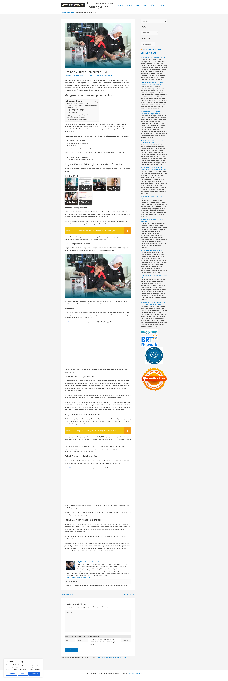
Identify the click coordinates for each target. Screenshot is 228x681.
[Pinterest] (71, 582)
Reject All (23, 673)
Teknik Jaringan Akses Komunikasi (78, 119)
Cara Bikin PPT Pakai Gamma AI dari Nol (153, 58)
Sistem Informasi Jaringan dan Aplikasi (81, 114)
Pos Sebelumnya (67, 594)
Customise (12, 673)
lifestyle (153, 5)
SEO (137, 5)
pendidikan (70, 12)
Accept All (35, 673)
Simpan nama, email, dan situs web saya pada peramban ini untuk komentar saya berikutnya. (103, 641)
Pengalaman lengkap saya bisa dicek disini (78, 577)
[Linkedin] (69, 582)
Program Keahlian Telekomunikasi (78, 116)
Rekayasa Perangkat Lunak (78, 109)
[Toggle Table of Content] (95, 101)
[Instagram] (74, 582)
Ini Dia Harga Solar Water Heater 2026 (153, 250)
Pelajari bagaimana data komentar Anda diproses (112, 657)
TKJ (88, 75)
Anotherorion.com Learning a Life (100, 5)
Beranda (120, 5)
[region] (23, 668)
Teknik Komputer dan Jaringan (79, 110)
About (162, 5)
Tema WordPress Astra (135, 673)
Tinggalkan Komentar (71, 75)
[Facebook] (76, 582)
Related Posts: (73, 107)
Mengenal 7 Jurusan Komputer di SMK (77, 103)
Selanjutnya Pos (129, 594)
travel (145, 5)
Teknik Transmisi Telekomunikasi (77, 117)
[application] (133, 5)
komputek (129, 5)
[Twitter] (66, 582)
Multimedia (74, 112)
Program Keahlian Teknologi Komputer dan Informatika (83, 105)
